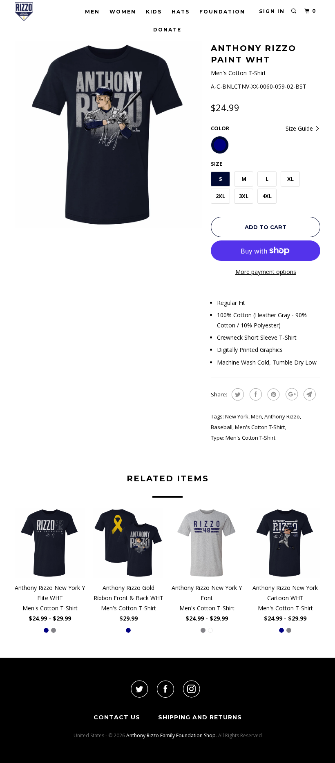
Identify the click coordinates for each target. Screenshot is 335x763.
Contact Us (117, 717)
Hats (181, 12)
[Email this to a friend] (309, 394)
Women (122, 12)
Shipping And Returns (200, 717)
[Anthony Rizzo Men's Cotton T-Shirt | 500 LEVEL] (109, 135)
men (256, 416)
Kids (154, 12)
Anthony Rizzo (282, 416)
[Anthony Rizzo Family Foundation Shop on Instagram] (191, 689)
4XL (267, 196)
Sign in (272, 11)
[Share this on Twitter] (237, 394)
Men (92, 12)
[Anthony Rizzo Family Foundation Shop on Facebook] (165, 689)
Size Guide (300, 128)
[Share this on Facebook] (255, 394)
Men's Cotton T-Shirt (260, 427)
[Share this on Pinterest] (273, 394)
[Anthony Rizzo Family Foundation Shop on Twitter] (139, 689)
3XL (243, 196)
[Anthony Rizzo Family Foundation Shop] (40, 11)
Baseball (221, 427)
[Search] (294, 11)
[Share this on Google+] (291, 394)
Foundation (222, 12)
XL (290, 178)
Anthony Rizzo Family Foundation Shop (171, 735)
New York (236, 416)
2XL (220, 196)
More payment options (265, 272)
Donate (167, 30)
